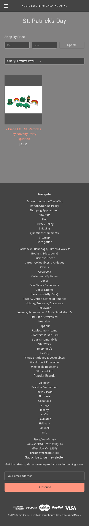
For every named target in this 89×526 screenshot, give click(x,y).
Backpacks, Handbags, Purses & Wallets (44, 249)
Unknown (44, 383)
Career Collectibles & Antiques (44, 262)
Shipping (44, 228)
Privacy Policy (45, 224)
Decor (44, 281)
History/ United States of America (44, 299)
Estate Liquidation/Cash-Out (45, 201)
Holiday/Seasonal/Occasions (44, 303)
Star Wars (44, 344)
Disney (44, 410)
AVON (44, 414)
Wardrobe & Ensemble (44, 362)
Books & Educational (44, 253)
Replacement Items (44, 330)
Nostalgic (44, 321)
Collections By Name (44, 276)
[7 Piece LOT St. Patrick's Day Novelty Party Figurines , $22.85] (23, 100)
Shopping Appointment (44, 210)
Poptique (45, 326)
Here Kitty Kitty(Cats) (44, 294)
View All (44, 428)
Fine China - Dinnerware (44, 285)
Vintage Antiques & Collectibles (44, 358)
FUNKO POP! (44, 392)
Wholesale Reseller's (44, 367)
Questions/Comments (44, 233)
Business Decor (45, 258)
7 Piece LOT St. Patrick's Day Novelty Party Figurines (23, 134)
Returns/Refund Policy (44, 206)
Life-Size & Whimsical (44, 317)
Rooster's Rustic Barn (45, 335)
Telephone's (44, 348)
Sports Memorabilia (44, 339)
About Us (44, 215)
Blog (45, 219)
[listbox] (30, 61)
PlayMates (44, 419)
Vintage (44, 405)
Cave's (44, 267)
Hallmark (44, 423)
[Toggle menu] (6, 6)
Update (71, 45)
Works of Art (45, 371)
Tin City (44, 353)
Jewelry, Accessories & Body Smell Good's (44, 312)
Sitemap (44, 237)
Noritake (44, 396)
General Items (44, 290)
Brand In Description (44, 387)
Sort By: (11, 61)
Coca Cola (44, 271)
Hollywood (44, 308)
